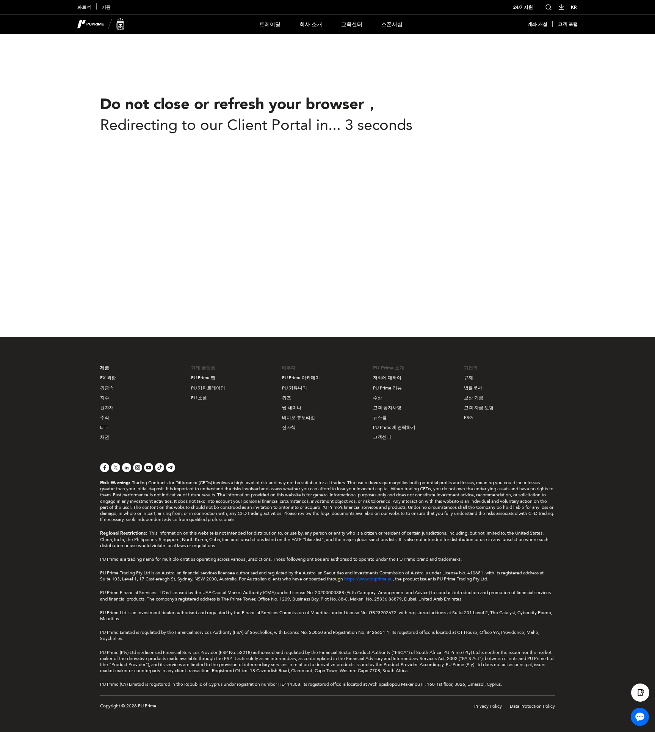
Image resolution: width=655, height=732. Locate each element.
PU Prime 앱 (203, 378)
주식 (104, 417)
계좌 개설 (537, 24)
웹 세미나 (291, 408)
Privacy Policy (488, 706)
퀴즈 (286, 398)
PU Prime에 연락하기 (394, 427)
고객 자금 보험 (479, 408)
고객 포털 (568, 24)
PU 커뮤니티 (294, 388)
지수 (104, 398)
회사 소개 (310, 24)
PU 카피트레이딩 (208, 388)
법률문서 (473, 388)
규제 (468, 378)
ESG (468, 417)
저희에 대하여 (387, 378)
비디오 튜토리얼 (298, 417)
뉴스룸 (380, 417)
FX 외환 (108, 378)
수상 (377, 398)
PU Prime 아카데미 (301, 378)
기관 (106, 7)
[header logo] (101, 24)
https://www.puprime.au (368, 579)
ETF (104, 427)
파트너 (84, 7)
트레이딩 (269, 24)
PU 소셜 (199, 398)
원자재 (107, 408)
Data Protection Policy (532, 706)
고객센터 (382, 437)
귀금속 (107, 388)
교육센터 (351, 24)
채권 (104, 437)
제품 (104, 368)
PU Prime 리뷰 (387, 388)
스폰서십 (392, 24)
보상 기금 (473, 398)
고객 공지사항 (387, 408)
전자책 (289, 427)
